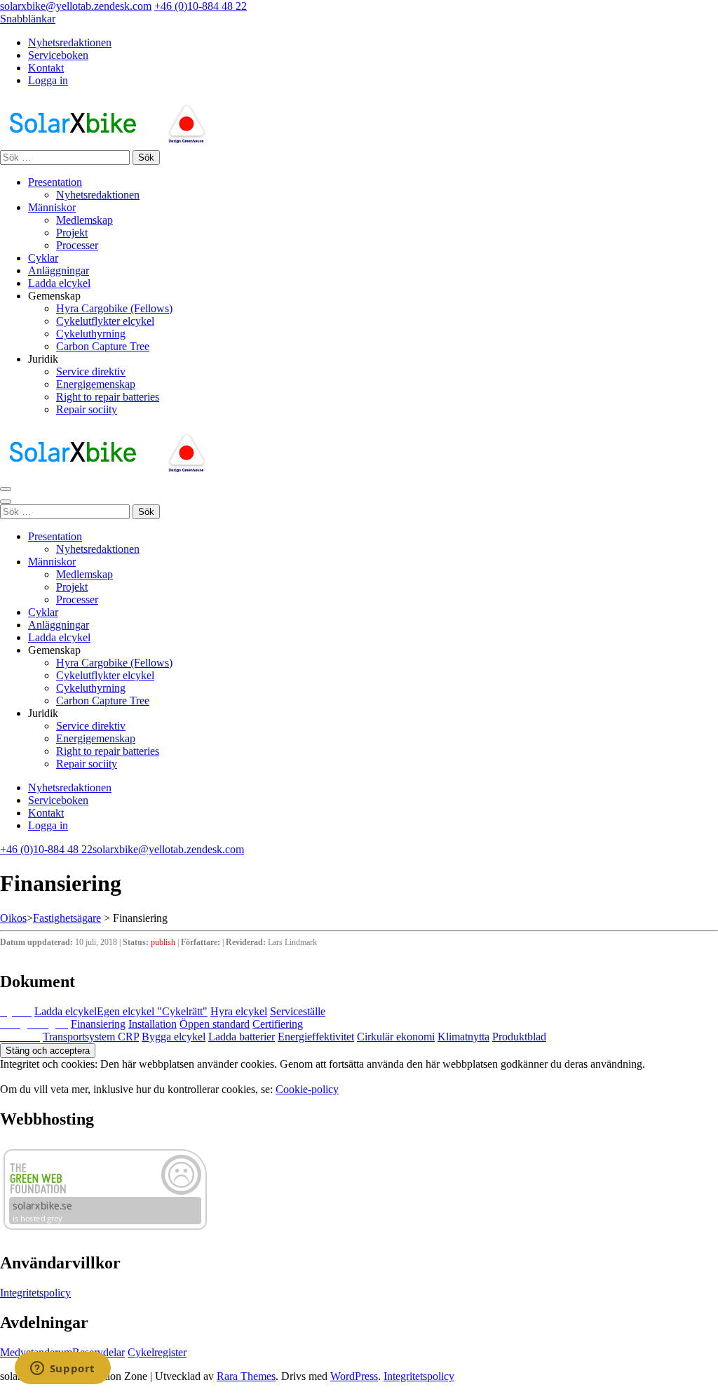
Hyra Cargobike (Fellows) (114, 308)
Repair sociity (86, 409)
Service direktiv (91, 371)
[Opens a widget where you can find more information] (62, 1369)
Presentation (55, 182)
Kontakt (46, 68)
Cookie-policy (307, 1089)
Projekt (72, 233)
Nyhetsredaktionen (69, 42)
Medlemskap (84, 220)
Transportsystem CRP (91, 1037)
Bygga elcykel (173, 1037)
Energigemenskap (95, 384)
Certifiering (277, 1024)
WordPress (354, 1376)
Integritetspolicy (35, 1293)
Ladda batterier (241, 1037)
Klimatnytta (463, 1037)
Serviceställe (297, 1011)
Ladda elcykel (59, 283)
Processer (77, 245)
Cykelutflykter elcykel (105, 321)
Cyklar (43, 258)
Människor (52, 207)
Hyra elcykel (238, 1011)
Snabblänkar (27, 19)
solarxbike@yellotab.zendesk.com (75, 6)
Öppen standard (215, 1024)
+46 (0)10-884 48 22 (200, 6)
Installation (152, 1024)
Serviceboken (58, 55)
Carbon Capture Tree (102, 346)
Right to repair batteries (107, 397)
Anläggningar (58, 270)
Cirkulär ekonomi (396, 1037)
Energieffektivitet (316, 1037)
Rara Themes (246, 1376)
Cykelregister (157, 1352)
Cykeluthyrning (91, 334)
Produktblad (519, 1037)
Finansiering (98, 1024)
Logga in (48, 80)
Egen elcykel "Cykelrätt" (152, 1011)
